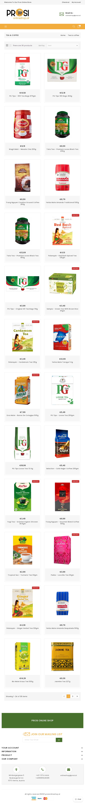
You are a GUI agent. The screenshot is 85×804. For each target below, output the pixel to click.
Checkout (65, 2)
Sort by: (42, 46)
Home (63, 35)
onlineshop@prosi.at (68, 775)
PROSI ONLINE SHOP (42, 720)
